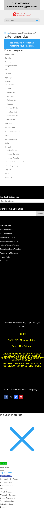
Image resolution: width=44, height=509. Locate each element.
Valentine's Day (12, 116)
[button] (6, 476)
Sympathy (8, 147)
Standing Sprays (12, 166)
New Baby (8, 123)
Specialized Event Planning (10, 249)
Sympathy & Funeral (7, 237)
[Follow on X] (11, 397)
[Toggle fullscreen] (3, 467)
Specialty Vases (11, 139)
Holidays (8, 81)
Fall (6, 70)
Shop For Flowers (6, 229)
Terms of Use (5, 261)
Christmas (10, 84)
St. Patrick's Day (12, 108)
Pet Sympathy (10, 127)
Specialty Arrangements (15, 162)
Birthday (8, 62)
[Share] (6, 467)
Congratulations (11, 66)
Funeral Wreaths (12, 158)
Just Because (10, 120)
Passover (9, 104)
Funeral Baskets (12, 154)
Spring (7, 143)
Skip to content (6, 473)
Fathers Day (10, 92)
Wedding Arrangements (9, 241)
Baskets (8, 58)
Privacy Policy (5, 257)
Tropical (8, 170)
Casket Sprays (11, 150)
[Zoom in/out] (1, 467)
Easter (8, 88)
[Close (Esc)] (8, 467)
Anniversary (9, 54)
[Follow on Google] (16, 397)
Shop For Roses (6, 233)
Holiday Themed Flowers (9, 245)
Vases (7, 174)
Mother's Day (11, 100)
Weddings (8, 177)
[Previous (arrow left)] (1, 470)
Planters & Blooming (12, 131)
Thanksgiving (11, 112)
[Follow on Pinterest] (21, 397)
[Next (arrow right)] (3, 470)
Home (6, 33)
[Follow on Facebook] (6, 397)
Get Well (8, 74)
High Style (8, 77)
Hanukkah (10, 96)
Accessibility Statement (9, 253)
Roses (7, 135)
